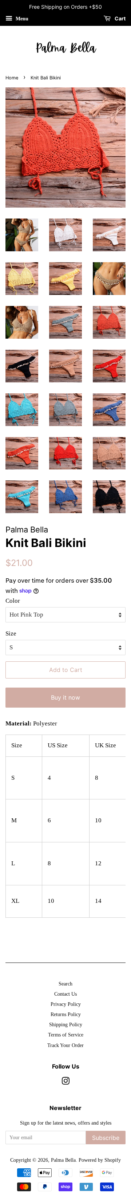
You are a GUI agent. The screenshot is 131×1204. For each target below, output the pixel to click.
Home (11, 77)
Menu (21, 18)
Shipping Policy (65, 1024)
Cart (120, 18)
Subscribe (105, 1137)
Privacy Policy (66, 1004)
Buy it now (65, 697)
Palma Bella (63, 1160)
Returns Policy (66, 1014)
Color (12, 600)
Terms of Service (65, 1035)
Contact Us (65, 994)
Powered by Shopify (100, 1160)
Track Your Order (65, 1045)
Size (10, 633)
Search (65, 984)
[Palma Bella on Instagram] (65, 1082)
